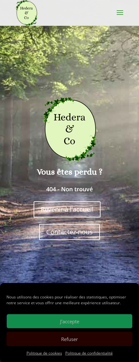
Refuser (69, 339)
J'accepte (69, 321)
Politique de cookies (44, 353)
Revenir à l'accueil (67, 209)
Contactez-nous (69, 231)
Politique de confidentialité (89, 353)
